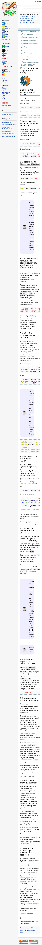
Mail (6, 61)
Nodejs (7, 29)
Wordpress (5, 82)
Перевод (5, 102)
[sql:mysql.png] (26, 80)
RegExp (7, 39)
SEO (3, 90)
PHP (6, 31)
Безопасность (6, 92)
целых (22, 808)
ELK (6, 58)
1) (34, 173)
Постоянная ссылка (8, 133)
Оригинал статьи (25, 914)
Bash (6, 51)
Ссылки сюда (6, 122)
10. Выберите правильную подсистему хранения (28, 65)
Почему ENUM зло (31, 650)
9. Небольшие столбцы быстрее (30, 62)
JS (6, 26)
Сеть (6, 69)
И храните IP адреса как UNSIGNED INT (27, 57)
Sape (3, 95)
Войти (39, 1)
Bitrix (3, 78)
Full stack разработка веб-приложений (29, 16)
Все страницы (6, 131)
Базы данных (6, 105)
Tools (3, 97)
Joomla (4, 80)
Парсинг (5, 104)
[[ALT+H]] (9, 9)
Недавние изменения (9, 124)
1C (6, 74)
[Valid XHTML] (33, 943)
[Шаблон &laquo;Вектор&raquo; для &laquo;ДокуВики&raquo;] (33, 940)
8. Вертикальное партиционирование (26, 60)
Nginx (7, 46)
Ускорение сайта (10, 64)
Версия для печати (8, 114)
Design (4, 89)
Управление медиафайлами (7, 128)
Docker (7, 72)
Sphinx (7, 56)
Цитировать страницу (9, 136)
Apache (7, 43)
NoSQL (7, 37)
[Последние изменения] (23, 940)
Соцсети (5, 94)
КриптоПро (8, 66)
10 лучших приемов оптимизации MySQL (28, 20)
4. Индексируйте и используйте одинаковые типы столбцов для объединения (29, 45)
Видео (4, 99)
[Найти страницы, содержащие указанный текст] (39, 7)
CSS (6, 23)
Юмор (6, 85)
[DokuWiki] (23, 943)
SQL (31, 18)
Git (6, 53)
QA (3, 87)
